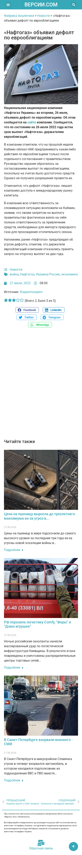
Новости (43, 16)
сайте (31, 122)
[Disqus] (41, 385)
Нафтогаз (27, 274)
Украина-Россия (48, 274)
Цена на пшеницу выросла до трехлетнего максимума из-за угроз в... (39, 516)
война (14, 274)
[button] (8, 4)
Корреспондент (31, 292)
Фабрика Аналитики (19, 16)
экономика (69, 274)
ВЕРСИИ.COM (41, 5)
